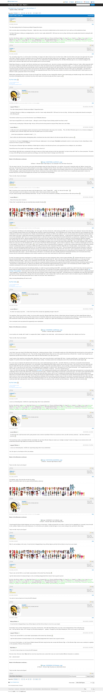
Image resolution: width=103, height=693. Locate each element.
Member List (79, 2)
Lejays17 (12, 19)
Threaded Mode (91, 15)
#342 (93, 541)
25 (30, 13)
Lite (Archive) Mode (37, 689)
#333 (93, 103)
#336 (93, 305)
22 (24, 13)
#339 (93, 428)
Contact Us (17, 689)
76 (33, 13)
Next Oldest (12, 676)
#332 (93, 53)
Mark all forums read (46, 689)
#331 (93, 24)
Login (20, 4)
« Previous (15, 13)
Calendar (87, 2)
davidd (24, 90)
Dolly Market (22, 689)
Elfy (11, 589)
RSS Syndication (54, 689)
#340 (93, 476)
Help (93, 2)
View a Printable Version (14, 682)
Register (25, 4)
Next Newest (19, 676)
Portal (66, 2)
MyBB (14, 691)
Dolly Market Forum (12, 8)
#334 (93, 187)
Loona (11, 48)
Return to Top (29, 689)
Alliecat (12, 182)
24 (28, 13)
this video (39, 370)
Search (72, 2)
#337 (93, 349)
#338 (93, 398)
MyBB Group (23, 691)
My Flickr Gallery (13, 79)
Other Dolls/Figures (30, 8)
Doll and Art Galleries (21, 8)
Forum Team (11, 689)
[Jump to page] (40, 13)
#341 (93, 514)
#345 (93, 617)
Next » (37, 13)
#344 (93, 595)
